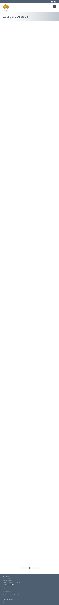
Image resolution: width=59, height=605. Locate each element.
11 (35, 567)
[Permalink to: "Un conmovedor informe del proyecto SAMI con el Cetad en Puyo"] (15, 81)
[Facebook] (52, 2)
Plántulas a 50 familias (14, 149)
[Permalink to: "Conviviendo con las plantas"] (15, 491)
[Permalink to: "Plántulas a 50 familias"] (15, 160)
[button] (54, 6)
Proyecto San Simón (13, 123)
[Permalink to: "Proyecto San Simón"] (15, 134)
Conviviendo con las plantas (16, 432)
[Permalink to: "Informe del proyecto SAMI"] (15, 358)
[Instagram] (55, 2)
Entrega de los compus (14, 27)
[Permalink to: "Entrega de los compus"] (15, 39)
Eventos (20, 301)
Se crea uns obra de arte (14, 95)
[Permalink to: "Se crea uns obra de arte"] (15, 106)
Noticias (20, 29)
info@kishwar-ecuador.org (9, 584)
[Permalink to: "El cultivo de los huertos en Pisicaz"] (15, 239)
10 (31, 567)
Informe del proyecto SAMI (15, 299)
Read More (18, 59)
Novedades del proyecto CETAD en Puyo (14, 186)
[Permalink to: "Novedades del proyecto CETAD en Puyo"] (15, 199)
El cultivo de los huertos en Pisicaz (14, 227)
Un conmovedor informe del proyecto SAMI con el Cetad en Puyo (15, 68)
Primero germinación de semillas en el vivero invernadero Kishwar (15, 261)
